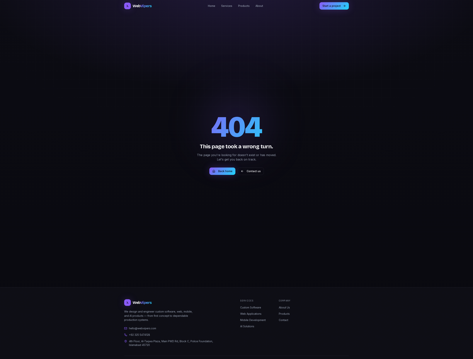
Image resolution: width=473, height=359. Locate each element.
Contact (283, 320)
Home (211, 5)
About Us (284, 307)
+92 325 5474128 (139, 334)
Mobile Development (253, 320)
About (259, 5)
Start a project (331, 5)
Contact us (254, 171)
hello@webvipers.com (142, 328)
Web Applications (250, 313)
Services (226, 5)
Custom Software (250, 307)
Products (244, 5)
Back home (225, 171)
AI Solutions (247, 326)
